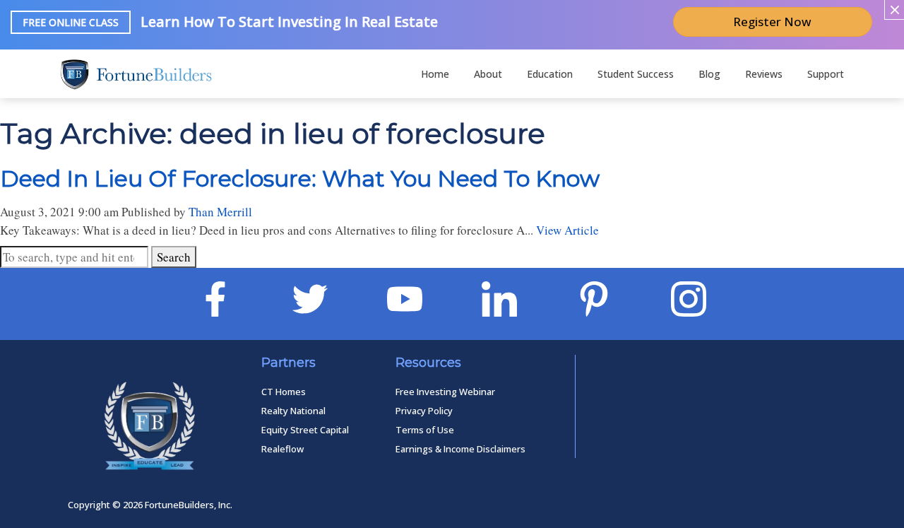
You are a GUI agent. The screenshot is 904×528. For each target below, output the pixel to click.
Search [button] (174, 257)
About (488, 74)
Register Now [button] (772, 21)
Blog (709, 74)
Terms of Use (425, 429)
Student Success (635, 74)
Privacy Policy (424, 410)
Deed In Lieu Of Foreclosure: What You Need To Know (300, 178)
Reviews (764, 74)
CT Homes (283, 391)
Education (550, 74)
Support (825, 74)
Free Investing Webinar (445, 391)
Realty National (293, 410)
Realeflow (282, 448)
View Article (567, 230)
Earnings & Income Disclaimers (460, 448)
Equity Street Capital (305, 429)
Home (435, 74)
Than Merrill (220, 212)
